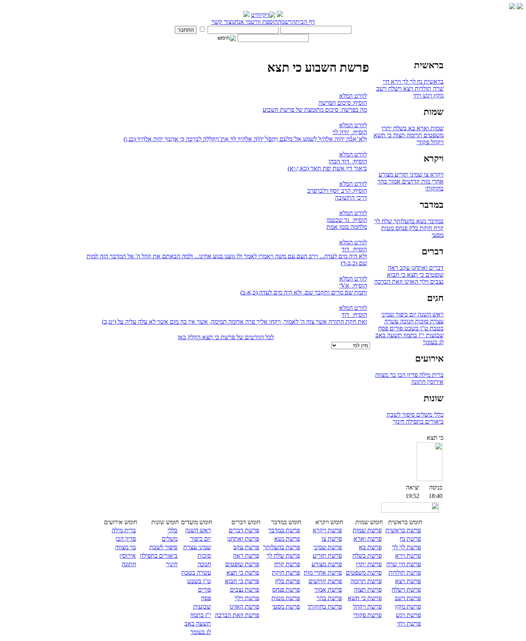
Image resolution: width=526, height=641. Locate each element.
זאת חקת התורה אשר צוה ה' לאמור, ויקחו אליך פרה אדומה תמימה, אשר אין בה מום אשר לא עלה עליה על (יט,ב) (234, 321)
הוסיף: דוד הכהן (347, 161)
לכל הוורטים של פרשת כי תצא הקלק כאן (226, 337)
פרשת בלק (287, 581)
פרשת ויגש (408, 615)
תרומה (413, 135)
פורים (395, 328)
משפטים (433, 135)
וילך (423, 281)
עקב (404, 267)
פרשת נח (410, 538)
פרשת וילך (247, 598)
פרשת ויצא (408, 581)
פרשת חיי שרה (403, 564)
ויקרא (436, 174)
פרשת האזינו (244, 606)
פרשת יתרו (369, 564)
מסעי (438, 235)
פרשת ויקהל (367, 606)
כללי (438, 414)
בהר (382, 181)
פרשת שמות (367, 530)
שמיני (415, 174)
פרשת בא (370, 547)
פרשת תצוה (368, 589)
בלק (412, 228)
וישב (381, 88)
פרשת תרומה (366, 581)
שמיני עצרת (197, 547)
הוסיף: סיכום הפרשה (342, 102)
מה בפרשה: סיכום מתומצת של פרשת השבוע (315, 109)
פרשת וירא (408, 555)
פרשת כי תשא (365, 598)
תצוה (398, 135)
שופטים (434, 274)
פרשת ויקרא (327, 530)
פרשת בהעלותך (281, 547)
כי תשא (383, 135)
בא (411, 128)
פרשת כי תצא (242, 572)
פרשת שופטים (242, 564)
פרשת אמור (328, 589)
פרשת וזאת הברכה (237, 615)
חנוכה (406, 321)
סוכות (421, 321)
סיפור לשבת (401, 414)
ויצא (407, 88)
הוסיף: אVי (353, 285)
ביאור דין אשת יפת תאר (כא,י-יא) (327, 168)
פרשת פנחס (286, 589)
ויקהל (436, 142)
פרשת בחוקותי (325, 606)
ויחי (417, 95)
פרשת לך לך (406, 547)
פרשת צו (332, 538)
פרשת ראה (246, 555)
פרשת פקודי (367, 615)
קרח (438, 228)
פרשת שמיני (327, 547)
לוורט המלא (353, 96)
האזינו (410, 281)
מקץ (438, 95)
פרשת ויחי (409, 623)
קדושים (410, 181)
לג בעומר (433, 342)
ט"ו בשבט (415, 328)
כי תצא (414, 274)
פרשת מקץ (408, 606)
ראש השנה (430, 314)
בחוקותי (434, 188)
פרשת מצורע (327, 564)
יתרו (387, 128)
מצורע (386, 174)
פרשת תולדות (405, 572)
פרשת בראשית (403, 530)
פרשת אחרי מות (323, 572)
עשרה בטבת (196, 572)
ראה (393, 267)
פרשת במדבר (284, 530)
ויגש (426, 95)
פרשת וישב (408, 598)
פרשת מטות (285, 598)
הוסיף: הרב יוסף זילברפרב (337, 190)
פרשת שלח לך (283, 555)
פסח (383, 328)
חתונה (418, 382)
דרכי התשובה (351, 197)
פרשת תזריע (327, 555)
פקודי (423, 142)
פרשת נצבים (244, 589)
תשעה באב (388, 335)
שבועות (434, 335)
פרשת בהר (329, 598)
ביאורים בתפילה (424, 421)
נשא (420, 221)
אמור (393, 181)
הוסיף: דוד (354, 249)
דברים (435, 267)
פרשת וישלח (406, 589)
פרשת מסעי (286, 606)
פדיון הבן (407, 375)
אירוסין (434, 382)
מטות (387, 228)
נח (418, 81)
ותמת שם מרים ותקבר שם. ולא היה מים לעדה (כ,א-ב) (303, 292)
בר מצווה (385, 375)
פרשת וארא (367, 538)
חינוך (398, 421)
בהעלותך (403, 221)
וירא (395, 81)
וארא (422, 128)
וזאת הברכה (388, 281)
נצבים (436, 281)
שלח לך (383, 221)
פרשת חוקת (286, 572)
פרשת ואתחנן (243, 538)
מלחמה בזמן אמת (347, 227)
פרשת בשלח (367, 555)
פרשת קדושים (325, 581)
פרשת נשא (287, 538)
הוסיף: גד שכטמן (347, 220)
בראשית (433, 81)
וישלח (394, 88)
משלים (423, 414)
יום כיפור (405, 314)
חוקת (425, 228)
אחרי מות (432, 181)
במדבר (435, 221)
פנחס (400, 228)
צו (425, 174)
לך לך (408, 81)
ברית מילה (431, 375)
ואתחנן (418, 267)
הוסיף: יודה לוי (349, 132)
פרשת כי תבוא (242, 581)
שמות (436, 128)
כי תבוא (396, 274)
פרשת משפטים (364, 572)
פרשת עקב (246, 547)
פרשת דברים (244, 530)
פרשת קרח (287, 564)
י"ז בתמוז (413, 335)
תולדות (422, 88)
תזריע (400, 174)
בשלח (399, 128)
